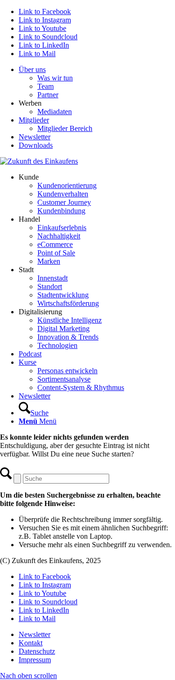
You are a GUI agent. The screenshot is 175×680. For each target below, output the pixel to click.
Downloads (36, 145)
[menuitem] (97, 82)
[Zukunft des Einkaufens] (39, 161)
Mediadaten (54, 112)
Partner (47, 95)
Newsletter (34, 137)
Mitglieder (34, 120)
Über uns (32, 69)
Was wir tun (55, 78)
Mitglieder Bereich (64, 128)
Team (45, 86)
